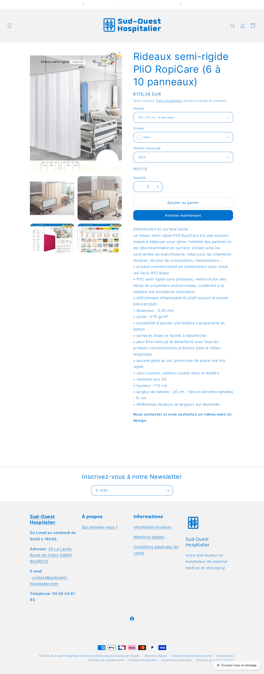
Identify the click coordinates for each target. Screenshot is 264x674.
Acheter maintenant (183, 215)
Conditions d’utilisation (177, 660)
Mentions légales (149, 537)
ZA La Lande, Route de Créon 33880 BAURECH (51, 555)
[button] (9, 25)
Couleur (138, 128)
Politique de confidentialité (106, 660)
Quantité (139, 177)
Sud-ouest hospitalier (65, 655)
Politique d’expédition (143, 660)
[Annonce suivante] (180, 4)
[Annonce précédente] (83, 4)
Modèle (138, 108)
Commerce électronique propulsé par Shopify (110, 655)
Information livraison (152, 527)
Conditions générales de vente (192, 655)
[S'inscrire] (168, 490)
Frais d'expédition (169, 100)
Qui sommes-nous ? (100, 527)
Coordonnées (225, 655)
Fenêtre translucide (147, 148)
